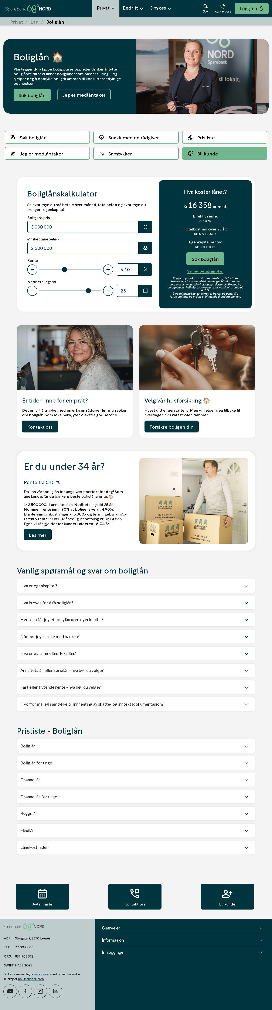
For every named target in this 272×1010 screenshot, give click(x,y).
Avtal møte (42, 897)
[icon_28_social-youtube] (10, 991)
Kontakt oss (134, 897)
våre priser (42, 974)
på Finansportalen (31, 978)
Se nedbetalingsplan (205, 270)
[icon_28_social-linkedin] (55, 991)
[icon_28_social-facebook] (25, 991)
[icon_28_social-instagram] (40, 991)
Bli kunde (227, 897)
